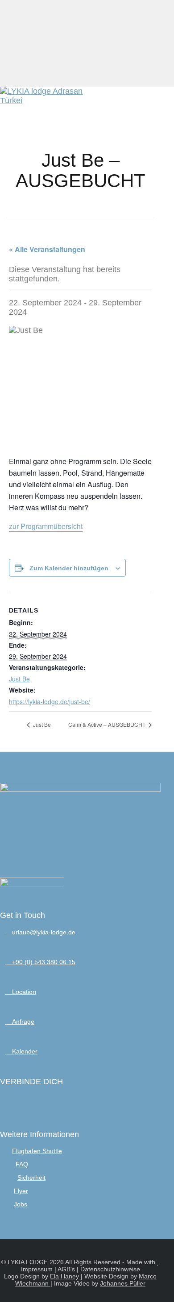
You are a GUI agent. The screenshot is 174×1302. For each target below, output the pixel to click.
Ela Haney (65, 1276)
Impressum (37, 1269)
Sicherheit (31, 1177)
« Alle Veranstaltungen (47, 249)
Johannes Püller (122, 1283)
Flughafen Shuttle (37, 1150)
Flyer (21, 1190)
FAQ (22, 1164)
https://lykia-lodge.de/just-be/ (49, 701)
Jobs (20, 1204)
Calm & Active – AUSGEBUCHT (107, 724)
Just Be (19, 678)
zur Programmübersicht (46, 526)
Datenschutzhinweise (110, 1269)
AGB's (66, 1269)
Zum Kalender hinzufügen (68, 568)
